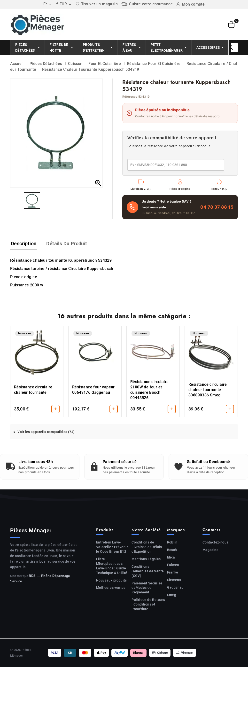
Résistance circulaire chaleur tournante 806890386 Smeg (207, 389)
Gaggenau (175, 587)
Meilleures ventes (110, 588)
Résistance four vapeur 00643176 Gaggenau (93, 390)
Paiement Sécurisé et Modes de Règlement (147, 587)
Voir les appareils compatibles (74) (46, 432)
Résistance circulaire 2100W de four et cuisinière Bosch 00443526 (149, 389)
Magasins (210, 550)
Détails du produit (66, 243)
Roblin (172, 542)
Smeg (171, 595)
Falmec (173, 565)
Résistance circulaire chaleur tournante (33, 390)
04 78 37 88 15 (216, 207)
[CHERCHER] (230, 47)
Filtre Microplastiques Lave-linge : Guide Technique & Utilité (111, 566)
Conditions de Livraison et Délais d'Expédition (147, 546)
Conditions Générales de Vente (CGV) (148, 571)
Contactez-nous (215, 542)
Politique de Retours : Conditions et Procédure (148, 604)
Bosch (172, 550)
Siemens (174, 580)
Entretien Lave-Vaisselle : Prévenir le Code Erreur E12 (112, 546)
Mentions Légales (146, 559)
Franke (172, 572)
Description (23, 243)
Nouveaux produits (111, 580)
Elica (171, 557)
